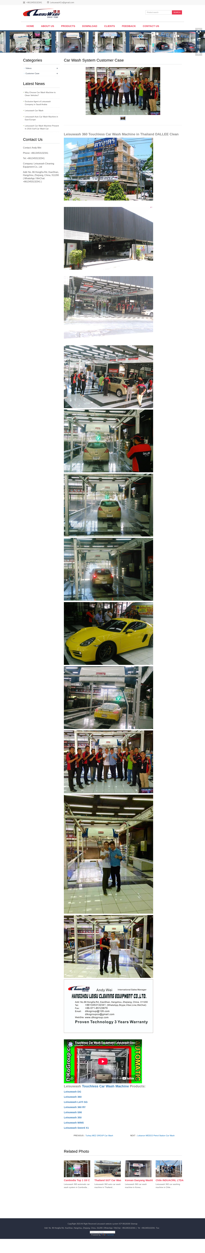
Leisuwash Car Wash (34, 110)
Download (89, 26)
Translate (110, 1235)
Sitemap (134, 1224)
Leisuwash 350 (73, 1117)
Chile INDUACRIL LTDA (170, 1180)
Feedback (129, 26)
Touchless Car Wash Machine (105, 1086)
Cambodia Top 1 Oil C (77, 1180)
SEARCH (176, 12)
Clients (109, 26)
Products (68, 26)
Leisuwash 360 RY (75, 1107)
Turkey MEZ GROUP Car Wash (99, 1135)
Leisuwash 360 (73, 1096)
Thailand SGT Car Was (107, 1180)
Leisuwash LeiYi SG (76, 1102)
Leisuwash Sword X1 (76, 1127)
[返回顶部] (198, 53)
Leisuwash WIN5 (74, 1122)
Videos (29, 68)
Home (30, 26)
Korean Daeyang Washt (139, 1180)
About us (47, 26)
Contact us (151, 26)
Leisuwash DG (72, 1091)
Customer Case (32, 73)
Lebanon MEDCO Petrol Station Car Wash (156, 1135)
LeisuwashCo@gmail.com (62, 2)
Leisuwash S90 (73, 1112)
